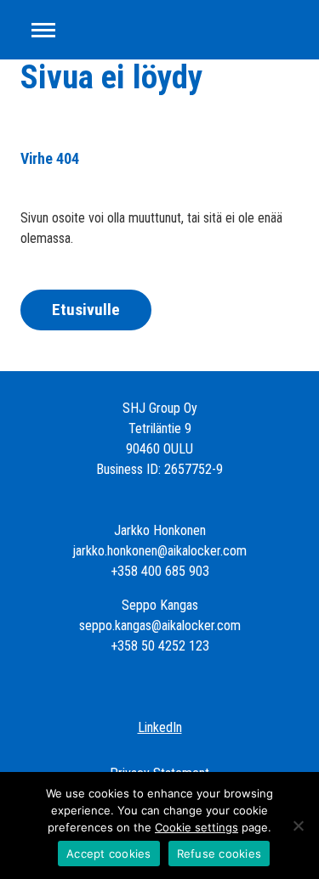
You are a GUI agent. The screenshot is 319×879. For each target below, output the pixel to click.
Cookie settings (196, 827)
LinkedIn (160, 727)
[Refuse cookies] (297, 825)
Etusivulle (86, 309)
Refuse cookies (219, 853)
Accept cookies (108, 853)
